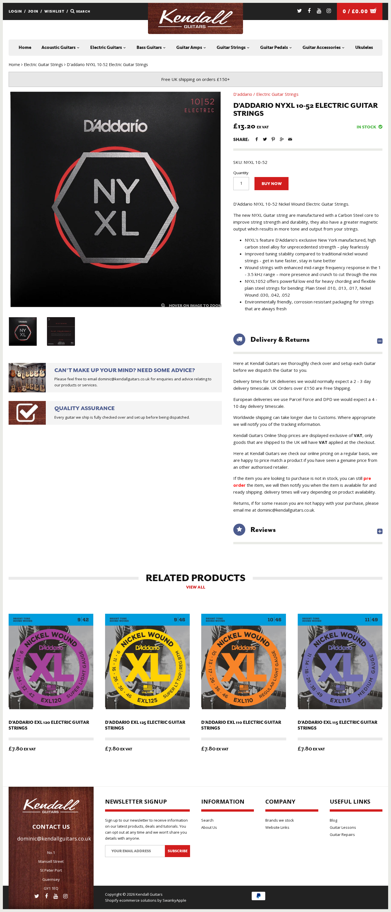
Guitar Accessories (322, 47)
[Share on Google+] (282, 139)
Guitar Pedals (274, 47)
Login (15, 11)
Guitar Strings (231, 47)
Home (25, 47)
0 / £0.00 (356, 11)
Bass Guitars (150, 47)
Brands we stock (279, 820)
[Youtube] (319, 10)
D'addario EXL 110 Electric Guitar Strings (241, 725)
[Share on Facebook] (256, 139)
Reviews (263, 529)
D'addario (242, 94)
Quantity (240, 172)
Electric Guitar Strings (277, 94)
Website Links (277, 827)
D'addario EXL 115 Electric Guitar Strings (337, 725)
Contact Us (51, 826)
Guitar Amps (189, 47)
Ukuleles (364, 47)
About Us (209, 827)
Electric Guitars (106, 47)
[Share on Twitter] (265, 139)
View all (195, 587)
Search (207, 820)
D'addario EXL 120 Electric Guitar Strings (49, 725)
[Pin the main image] (273, 139)
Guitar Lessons (343, 827)
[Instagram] (328, 10)
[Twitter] (299, 10)
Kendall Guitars (149, 894)
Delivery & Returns (279, 339)
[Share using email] (290, 139)
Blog (333, 820)
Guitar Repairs (342, 834)
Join (33, 11)
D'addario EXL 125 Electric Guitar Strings (145, 725)
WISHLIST (54, 11)
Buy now (272, 183)
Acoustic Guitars (59, 47)
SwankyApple (174, 900)
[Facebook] (309, 10)
